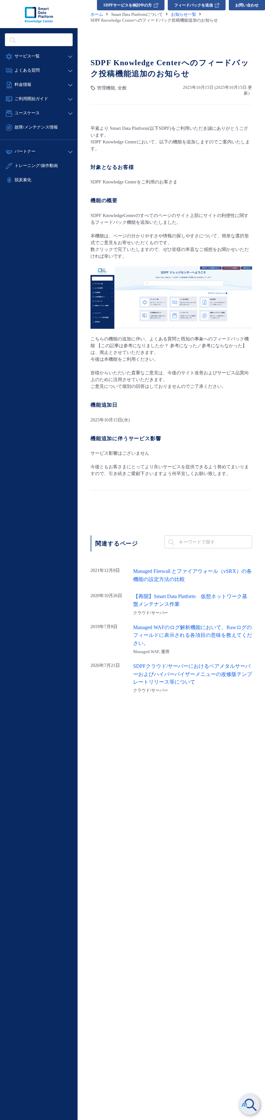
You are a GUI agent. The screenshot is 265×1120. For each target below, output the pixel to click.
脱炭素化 (23, 179)
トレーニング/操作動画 (36, 165)
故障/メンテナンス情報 (36, 127)
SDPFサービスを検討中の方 (127, 5)
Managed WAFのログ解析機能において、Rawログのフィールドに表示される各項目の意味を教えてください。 (192, 635)
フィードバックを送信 (193, 5)
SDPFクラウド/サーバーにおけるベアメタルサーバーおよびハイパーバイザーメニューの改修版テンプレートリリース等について (192, 674)
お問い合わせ (247, 5)
